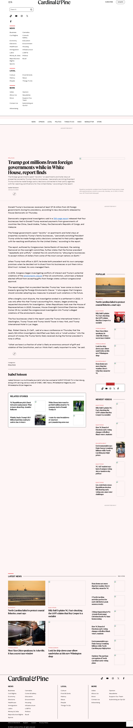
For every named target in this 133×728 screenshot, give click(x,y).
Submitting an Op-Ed (117, 699)
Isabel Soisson (13, 187)
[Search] (31, 9)
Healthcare (14, 46)
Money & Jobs (15, 55)
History (12, 78)
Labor (12, 52)
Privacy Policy (43, 722)
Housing (25, 46)
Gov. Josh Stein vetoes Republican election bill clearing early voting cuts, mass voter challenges (104, 489)
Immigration (14, 49)
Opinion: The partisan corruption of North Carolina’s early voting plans (100, 659)
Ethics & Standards (14, 722)
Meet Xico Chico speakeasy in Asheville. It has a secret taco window (103, 334)
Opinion (25, 92)
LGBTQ (25, 52)
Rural (24, 58)
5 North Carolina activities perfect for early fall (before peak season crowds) (100, 600)
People (12, 81)
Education (26, 40)
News (24, 78)
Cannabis (25, 32)
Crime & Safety (30, 693)
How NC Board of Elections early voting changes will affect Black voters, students (104, 431)
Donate (120, 2)
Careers (33, 722)
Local (50, 122)
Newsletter (26, 95)
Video (12, 92)
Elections (13, 43)
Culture (12, 75)
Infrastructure (27, 49)
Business (13, 32)
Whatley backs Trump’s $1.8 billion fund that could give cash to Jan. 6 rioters (20, 419)
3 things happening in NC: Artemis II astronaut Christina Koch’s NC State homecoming (101, 615)
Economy (13, 40)
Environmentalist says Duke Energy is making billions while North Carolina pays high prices (104, 450)
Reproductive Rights (15, 714)
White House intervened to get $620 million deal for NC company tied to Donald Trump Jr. (59, 406)
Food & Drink (27, 75)
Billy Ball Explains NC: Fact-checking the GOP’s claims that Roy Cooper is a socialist (103, 318)
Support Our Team (116, 696)
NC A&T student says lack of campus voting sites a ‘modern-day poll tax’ (104, 470)
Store (12, 98)
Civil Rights (14, 35)
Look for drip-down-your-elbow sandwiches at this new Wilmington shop (102, 351)
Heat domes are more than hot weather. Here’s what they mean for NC (103, 368)
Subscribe (109, 2)
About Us (13, 95)
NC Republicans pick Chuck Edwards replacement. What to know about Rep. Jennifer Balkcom (21, 406)
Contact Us (14, 103)
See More (121, 576)
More (94, 686)
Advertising (14, 108)
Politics (25, 55)
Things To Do (27, 81)
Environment (27, 43)
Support (25, 722)
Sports (12, 64)
